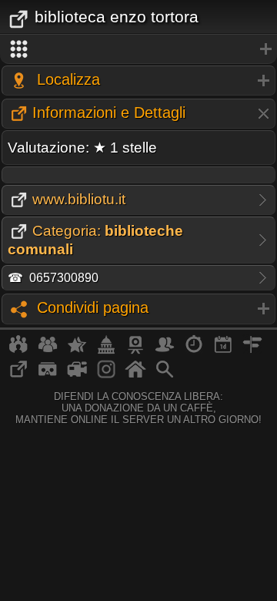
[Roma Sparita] (135, 350)
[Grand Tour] (77, 350)
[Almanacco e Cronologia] (194, 350)
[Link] (18, 375)
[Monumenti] (106, 350)
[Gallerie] (106, 375)
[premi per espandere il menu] (138, 49)
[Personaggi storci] (164, 350)
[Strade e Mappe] (252, 350)
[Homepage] (135, 375)
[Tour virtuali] (47, 375)
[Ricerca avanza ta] (164, 375)
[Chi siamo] (47, 350)
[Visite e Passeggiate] (18, 350)
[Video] (77, 375)
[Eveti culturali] (223, 350)
